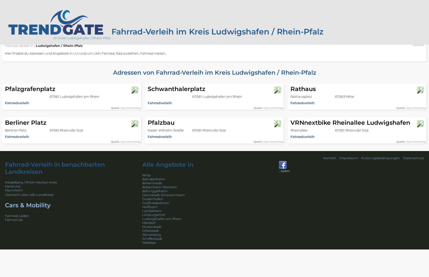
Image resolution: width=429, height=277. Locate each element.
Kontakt (329, 158)
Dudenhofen (152, 199)
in (19, 46)
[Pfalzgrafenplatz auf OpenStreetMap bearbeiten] (135, 90)
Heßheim (150, 207)
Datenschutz (413, 158)
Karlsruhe (12, 186)
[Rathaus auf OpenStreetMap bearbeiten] (420, 90)
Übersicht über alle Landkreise (29, 195)
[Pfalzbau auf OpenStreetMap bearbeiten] (277, 124)
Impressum (348, 158)
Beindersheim (153, 179)
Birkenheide (152, 183)
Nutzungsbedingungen (380, 158)
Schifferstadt (152, 239)
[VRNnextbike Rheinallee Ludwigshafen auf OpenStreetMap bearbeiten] (420, 124)
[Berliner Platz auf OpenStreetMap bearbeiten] (135, 124)
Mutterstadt (151, 227)
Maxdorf (148, 223)
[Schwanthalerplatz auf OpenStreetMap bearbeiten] (277, 90)
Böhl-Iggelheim (155, 191)
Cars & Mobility (28, 205)
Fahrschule (14, 220)
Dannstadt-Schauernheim (163, 195)
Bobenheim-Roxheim (159, 187)
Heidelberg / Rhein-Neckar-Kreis (31, 182)
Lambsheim (152, 211)
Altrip (146, 175)
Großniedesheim (155, 203)
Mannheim (14, 190)
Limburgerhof (153, 215)
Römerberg (151, 235)
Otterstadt (150, 231)
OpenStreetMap (130, 108)
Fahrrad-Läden (17, 216)
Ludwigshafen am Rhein (162, 219)
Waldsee (149, 243)
